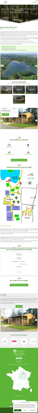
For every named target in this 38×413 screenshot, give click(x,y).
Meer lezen (19, 306)
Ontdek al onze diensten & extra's (19, 160)
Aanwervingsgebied (19, 360)
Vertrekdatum (19, 257)
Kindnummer (23, 261)
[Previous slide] (2, 66)
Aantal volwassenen (15, 261)
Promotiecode (19, 266)
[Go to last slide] (2, 120)
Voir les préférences (33, 410)
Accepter (17, 410)
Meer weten (5, 115)
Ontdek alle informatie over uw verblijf (19, 285)
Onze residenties (18, 395)
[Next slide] (36, 120)
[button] (36, 402)
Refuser (25, 410)
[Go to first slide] (36, 66)
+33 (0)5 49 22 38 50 (19, 355)
